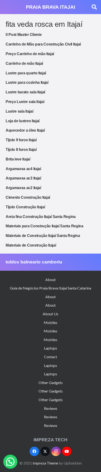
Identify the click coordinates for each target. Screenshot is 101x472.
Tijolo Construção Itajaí (25, 207)
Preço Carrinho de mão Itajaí (30, 54)
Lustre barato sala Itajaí (25, 92)
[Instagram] (56, 451)
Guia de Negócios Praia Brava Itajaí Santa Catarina (50, 288)
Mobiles (50, 322)
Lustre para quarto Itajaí (26, 73)
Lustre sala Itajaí (19, 111)
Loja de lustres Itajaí (22, 121)
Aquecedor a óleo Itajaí (25, 130)
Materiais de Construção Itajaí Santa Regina (43, 236)
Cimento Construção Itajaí (28, 197)
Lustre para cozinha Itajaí (27, 82)
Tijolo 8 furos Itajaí (21, 150)
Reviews (50, 408)
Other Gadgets (51, 382)
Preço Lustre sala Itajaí (25, 102)
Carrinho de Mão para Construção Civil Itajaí (43, 44)
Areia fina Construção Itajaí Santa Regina (41, 217)
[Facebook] (34, 451)
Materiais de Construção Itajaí (31, 245)
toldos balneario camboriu (34, 261)
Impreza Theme (45, 463)
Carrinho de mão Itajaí (24, 63)
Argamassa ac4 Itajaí (23, 169)
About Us (50, 314)
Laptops (50, 348)
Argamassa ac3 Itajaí (23, 178)
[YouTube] (66, 451)
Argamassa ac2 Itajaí (23, 188)
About (50, 279)
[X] (45, 451)
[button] (94, 7)
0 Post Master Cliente (24, 35)
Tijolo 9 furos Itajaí (21, 140)
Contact (50, 356)
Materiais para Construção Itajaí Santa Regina (44, 226)
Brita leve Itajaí (18, 159)
